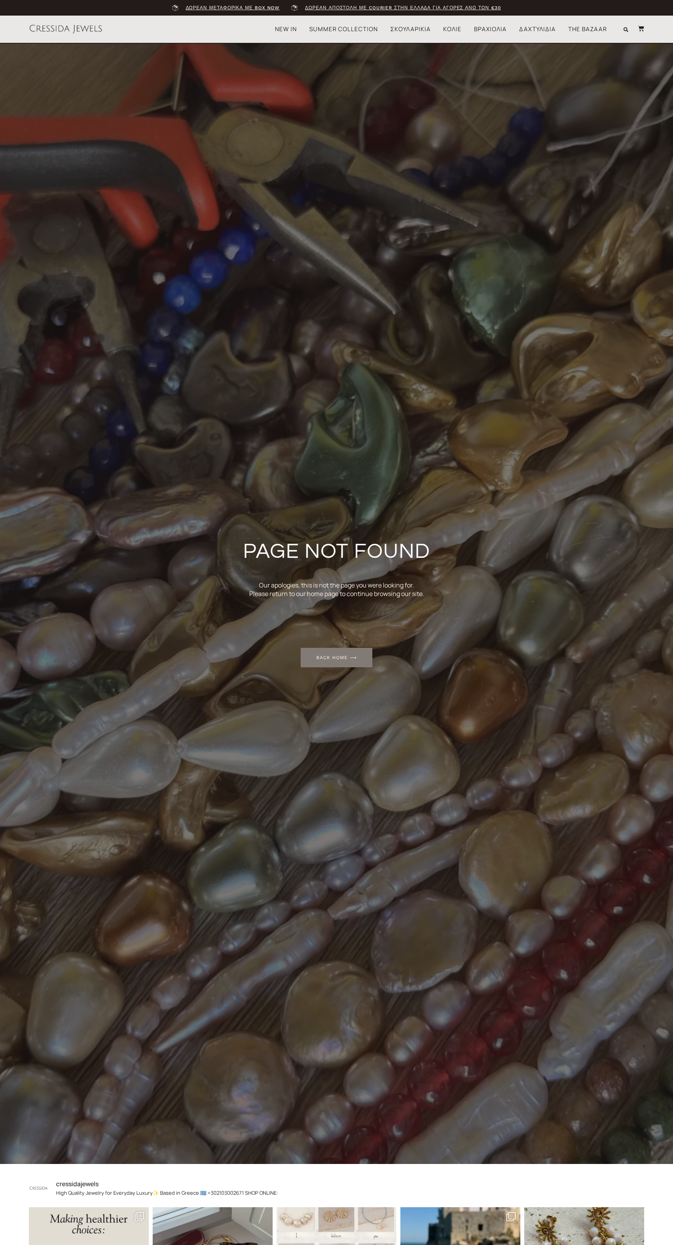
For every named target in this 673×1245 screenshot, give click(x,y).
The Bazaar (587, 29)
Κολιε (452, 29)
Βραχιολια (490, 29)
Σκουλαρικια (410, 29)
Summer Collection (343, 29)
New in (286, 29)
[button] (626, 29)
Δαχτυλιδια (537, 29)
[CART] (637, 28)
